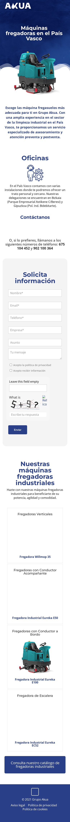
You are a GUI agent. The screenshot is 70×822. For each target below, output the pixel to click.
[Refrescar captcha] (44, 400)
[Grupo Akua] (18, 5)
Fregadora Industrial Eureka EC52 (35, 744)
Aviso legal (18, 805)
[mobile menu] (65, 5)
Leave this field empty (24, 382)
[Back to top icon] (35, 792)
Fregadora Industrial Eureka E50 (35, 618)
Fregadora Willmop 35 (35, 557)
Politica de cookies (35, 809)
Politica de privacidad (42, 805)
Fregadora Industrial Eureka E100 (35, 680)
